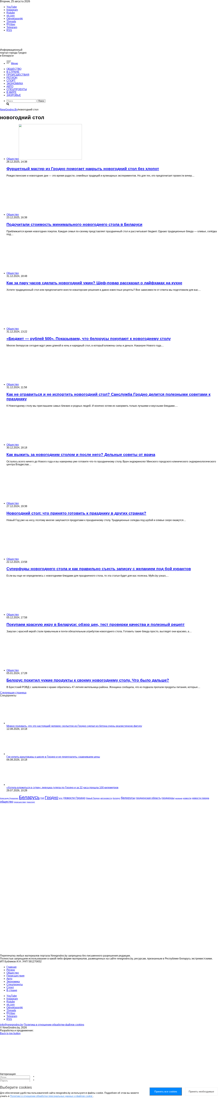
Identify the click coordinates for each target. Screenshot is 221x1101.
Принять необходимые (201, 1091)
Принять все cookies (165, 1091)
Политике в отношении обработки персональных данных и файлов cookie (51, 1096)
